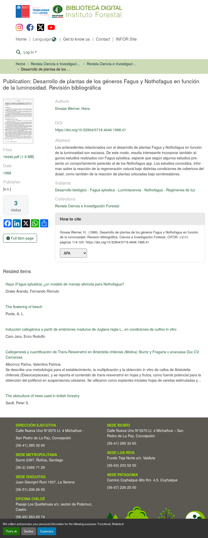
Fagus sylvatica (103, 189)
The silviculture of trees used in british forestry (42, 395)
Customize (46, 531)
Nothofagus (154, 189)
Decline (28, 531)
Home (21, 39)
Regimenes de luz (180, 189)
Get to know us (76, 39)
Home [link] (20, 63)
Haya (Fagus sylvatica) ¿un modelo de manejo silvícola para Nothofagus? (65, 284)
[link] (26, 156)
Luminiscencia (130, 189)
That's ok (11, 531)
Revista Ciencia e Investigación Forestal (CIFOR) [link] (56, 63)
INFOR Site (126, 39)
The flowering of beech (24, 306)
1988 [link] (7, 172)
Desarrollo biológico (71, 189)
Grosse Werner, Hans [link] (72, 108)
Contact (103, 39)
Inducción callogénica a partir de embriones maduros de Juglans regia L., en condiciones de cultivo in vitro (91, 329)
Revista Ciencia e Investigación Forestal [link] (112, 63)
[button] (57, 11)
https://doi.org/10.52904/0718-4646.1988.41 (90, 129)
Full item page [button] (22, 238)
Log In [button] (29, 52)
